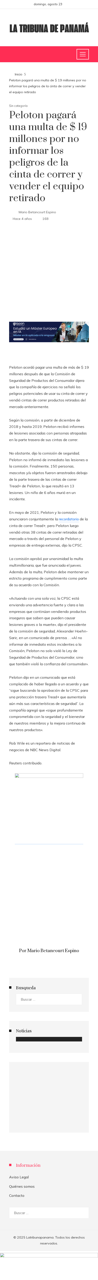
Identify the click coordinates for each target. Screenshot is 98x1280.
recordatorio (69, 519)
